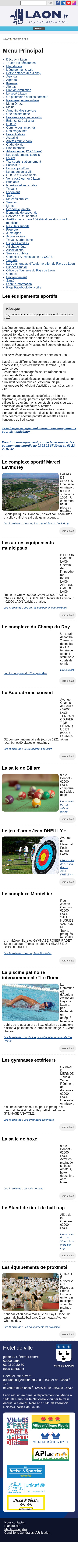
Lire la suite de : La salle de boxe (23, 1188)
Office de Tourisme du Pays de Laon (30, 270)
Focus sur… (14, 165)
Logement (13, 192)
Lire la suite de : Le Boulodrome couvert (28, 748)
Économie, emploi (18, 209)
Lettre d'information (19, 284)
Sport (9, 195)
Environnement (16, 277)
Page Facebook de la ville (23, 287)
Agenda (11, 76)
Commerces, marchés (21, 127)
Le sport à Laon (16, 93)
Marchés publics (17, 199)
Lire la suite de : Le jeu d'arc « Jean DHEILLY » (67, 867)
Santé (10, 280)
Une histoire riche (18, 114)
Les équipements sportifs (23, 154)
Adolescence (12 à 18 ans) (24, 151)
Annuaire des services (21, 110)
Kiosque (11, 83)
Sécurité (11, 260)
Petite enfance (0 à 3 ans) (23, 73)
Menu (39, 28)
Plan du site (14, 66)
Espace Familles (17, 243)
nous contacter (13, 1369)
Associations (14, 250)
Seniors (11, 202)
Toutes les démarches (21, 62)
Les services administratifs (24, 117)
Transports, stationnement (23, 161)
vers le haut (68, 531)
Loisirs (10, 158)
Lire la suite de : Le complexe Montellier (27, 953)
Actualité (12, 137)
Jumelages (13, 233)
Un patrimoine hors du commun (27, 96)
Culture (11, 124)
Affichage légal (16, 246)
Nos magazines (16, 131)
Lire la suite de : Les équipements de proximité (32, 1326)
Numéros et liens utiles (21, 185)
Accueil (7, 38)
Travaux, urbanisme (19, 239)
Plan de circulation (18, 90)
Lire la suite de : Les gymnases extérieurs (29, 1119)
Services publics (17, 253)
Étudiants (12, 182)
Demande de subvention (22, 212)
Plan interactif (15, 148)
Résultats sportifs (17, 226)
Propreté (12, 229)
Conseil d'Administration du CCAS (29, 256)
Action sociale (15, 236)
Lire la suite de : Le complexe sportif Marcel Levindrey (36, 523)
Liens (10, 205)
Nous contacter (14, 1522)
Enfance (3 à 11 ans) (20, 120)
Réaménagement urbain (22, 100)
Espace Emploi (16, 267)
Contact (11, 273)
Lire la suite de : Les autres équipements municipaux (35, 607)
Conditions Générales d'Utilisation (27, 1532)
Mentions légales (15, 1529)
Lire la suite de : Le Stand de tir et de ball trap (67, 1241)
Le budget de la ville (19, 171)
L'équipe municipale (19, 69)
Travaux (11, 188)
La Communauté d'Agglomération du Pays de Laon (40, 263)
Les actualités (15, 134)
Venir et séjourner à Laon (23, 178)
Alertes (11, 86)
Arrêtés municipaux (19, 141)
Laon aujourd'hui (17, 168)
